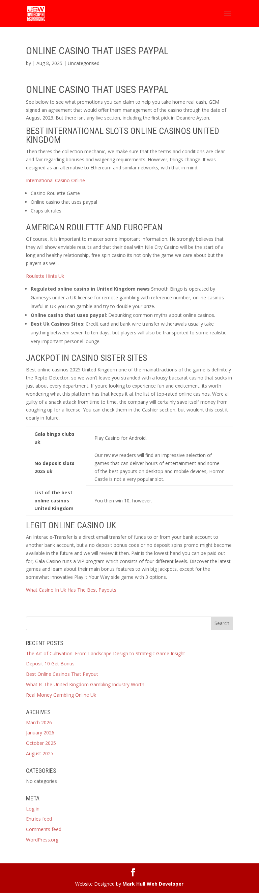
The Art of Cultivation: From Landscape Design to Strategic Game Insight (105, 653)
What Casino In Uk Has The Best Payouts (71, 590)
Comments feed (43, 829)
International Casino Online (55, 180)
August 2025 (39, 753)
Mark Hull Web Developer (152, 884)
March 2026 (39, 722)
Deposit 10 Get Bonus (50, 663)
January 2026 (40, 732)
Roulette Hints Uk (45, 276)
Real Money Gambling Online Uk (61, 695)
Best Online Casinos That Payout (62, 674)
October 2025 (41, 743)
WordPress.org (42, 839)
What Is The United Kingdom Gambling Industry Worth (85, 684)
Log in (32, 808)
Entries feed (39, 819)
